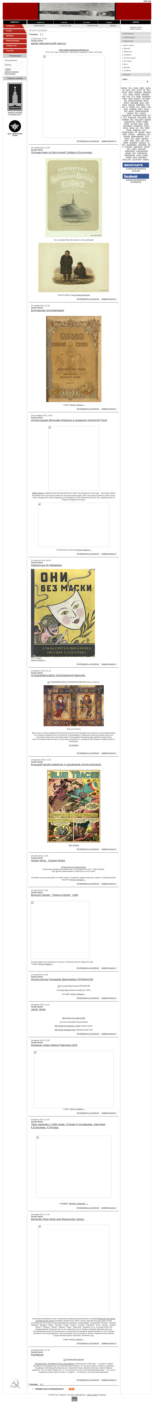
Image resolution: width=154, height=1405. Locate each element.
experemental (142, 151)
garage (137, 94)
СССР (139, 90)
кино (141, 124)
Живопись (128, 52)
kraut (130, 98)
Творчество (11, 46)
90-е (135, 157)
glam (138, 140)
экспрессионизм (135, 100)
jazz (148, 134)
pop (149, 107)
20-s (130, 88)
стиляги (131, 134)
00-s (125, 94)
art (144, 90)
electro (146, 147)
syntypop (128, 147)
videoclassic (130, 151)
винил (131, 111)
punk (147, 103)
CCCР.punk (137, 159)
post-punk (132, 117)
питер (125, 128)
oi (127, 107)
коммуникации (137, 136)
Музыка (127, 48)
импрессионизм (142, 111)
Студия (109, 22)
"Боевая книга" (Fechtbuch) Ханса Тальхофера (54, 1364)
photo (135, 88)
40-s (132, 138)
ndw (123, 96)
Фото (126, 64)
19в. (123, 145)
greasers (142, 143)
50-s (138, 107)
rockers (143, 113)
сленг (126, 140)
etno (142, 128)
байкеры (138, 92)
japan (124, 98)
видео (146, 100)
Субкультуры (65, 26)
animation (142, 157)
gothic (141, 88)
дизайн (132, 107)
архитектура (129, 122)
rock (128, 96)
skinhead (147, 92)
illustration (146, 96)
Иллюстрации (130, 58)
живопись (141, 134)
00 (123, 90)
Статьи (64, 22)
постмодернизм (139, 115)
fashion (124, 88)
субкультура (142, 153)
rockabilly (133, 143)
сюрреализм (129, 155)
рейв (146, 124)
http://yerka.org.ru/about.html (73, 1018)
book (125, 134)
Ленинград (138, 147)
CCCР (124, 92)
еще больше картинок (80, 295)
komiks (129, 157)
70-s (133, 96)
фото (131, 92)
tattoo (138, 96)
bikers (143, 107)
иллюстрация (128, 132)
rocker (125, 143)
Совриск (127, 70)
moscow (131, 105)
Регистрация (10, 74)
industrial (145, 94)
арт (137, 128)
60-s (148, 105)
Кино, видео (129, 45)
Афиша (113, 26)
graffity (145, 122)
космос (128, 153)
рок (149, 117)
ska (125, 100)
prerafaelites (131, 145)
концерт (137, 98)
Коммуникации (12, 41)
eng (145, 1)
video (130, 94)
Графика (127, 55)
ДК (136, 132)
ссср (144, 130)
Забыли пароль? (12, 72)
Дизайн (127, 67)
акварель (137, 130)
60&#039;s (140, 105)
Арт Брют (128, 61)
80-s (133, 90)
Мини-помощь (135, 29)
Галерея (10, 51)
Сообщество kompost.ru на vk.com (136, 169)
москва (141, 132)
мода (124, 105)
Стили (9, 31)
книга (140, 109)
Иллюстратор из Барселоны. (73, 867)
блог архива (74, 845)
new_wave (142, 117)
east (147, 140)
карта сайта (92, 1395)
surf (123, 107)
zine (128, 149)
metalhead (138, 126)
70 (148, 143)
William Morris (38, 493)
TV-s (125, 117)
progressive (127, 115)
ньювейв (133, 109)
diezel (129, 130)
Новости (40, 22)
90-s (148, 90)
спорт (148, 132)
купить (146, 126)
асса (142, 103)
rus (149, 1)
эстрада (134, 124)
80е (131, 119)
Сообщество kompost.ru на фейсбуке (136, 181)
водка (131, 128)
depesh (148, 119)
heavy (126, 138)
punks (134, 149)
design (126, 103)
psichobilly (142, 145)
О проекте (10, 26)
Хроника (10, 36)
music (148, 88)
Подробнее (74, 745)
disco (126, 109)
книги (138, 138)
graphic (146, 159)
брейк (138, 122)
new (125, 111)
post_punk (139, 119)
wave (132, 140)
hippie (126, 124)
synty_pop (126, 159)
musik (146, 109)
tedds (147, 128)
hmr (134, 153)
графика (125, 119)
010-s (128, 90)
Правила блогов (136, 27)
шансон (145, 138)
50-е (137, 113)
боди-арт (142, 149)
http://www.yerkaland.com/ (65, 1030)
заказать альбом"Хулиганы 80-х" (15, 113)
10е (142, 140)
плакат (145, 155)
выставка (134, 103)
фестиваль (127, 126)
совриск (130, 113)
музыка (127, 136)
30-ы (147, 136)
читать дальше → (77, 405)
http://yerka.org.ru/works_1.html (67, 1026)
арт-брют (146, 98)
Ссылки (86, 22)
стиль (138, 155)
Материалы (39, 26)
